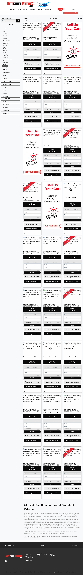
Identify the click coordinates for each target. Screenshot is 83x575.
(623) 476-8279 (10, 545)
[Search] (18, 20)
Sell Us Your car (42, 554)
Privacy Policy (23, 572)
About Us (28, 554)
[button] (12, 9)
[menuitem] (11, 33)
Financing (28, 560)
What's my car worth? (32, 68)
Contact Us (42, 545)
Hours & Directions (29, 557)
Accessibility (16, 572)
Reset (10, 24)
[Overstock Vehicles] (21, 4)
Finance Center (52, 554)
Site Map (30, 572)
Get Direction (74, 545)
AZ (74, 9)
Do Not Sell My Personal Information (42, 572)
